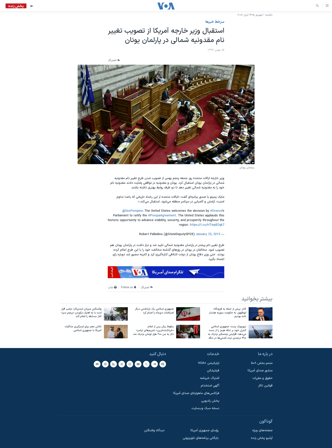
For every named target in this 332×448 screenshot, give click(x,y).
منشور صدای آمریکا (260, 370)
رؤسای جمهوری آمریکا (204, 430)
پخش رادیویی (210, 400)
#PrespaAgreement (162, 215)
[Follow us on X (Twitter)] (146, 364)
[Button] (114, 60)
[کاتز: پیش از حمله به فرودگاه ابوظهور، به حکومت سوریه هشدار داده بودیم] (261, 314)
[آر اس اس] (113, 364)
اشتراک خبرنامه (209, 378)
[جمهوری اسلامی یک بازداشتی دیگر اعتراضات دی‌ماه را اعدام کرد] (188, 314)
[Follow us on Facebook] (162, 364)
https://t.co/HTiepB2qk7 (207, 225)
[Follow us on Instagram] (130, 364)
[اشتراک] (97, 364)
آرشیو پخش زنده (262, 438)
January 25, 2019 (208, 234)
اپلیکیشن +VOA (208, 363)
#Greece (216, 211)
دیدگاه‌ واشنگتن (154, 430)
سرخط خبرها (214, 22)
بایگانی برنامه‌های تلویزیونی (201, 438)
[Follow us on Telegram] (154, 364)
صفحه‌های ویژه (262, 430)
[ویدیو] (31, 6)
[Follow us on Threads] (121, 364)
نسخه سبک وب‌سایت (205, 408)
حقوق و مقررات (262, 378)
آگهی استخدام (210, 385)
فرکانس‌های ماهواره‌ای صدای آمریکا (196, 393)
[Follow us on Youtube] (138, 364)
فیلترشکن (213, 370)
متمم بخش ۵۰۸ (262, 363)
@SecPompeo (132, 211)
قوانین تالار (265, 385)
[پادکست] (105, 364)
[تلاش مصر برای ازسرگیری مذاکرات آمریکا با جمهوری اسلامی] (116, 331)
